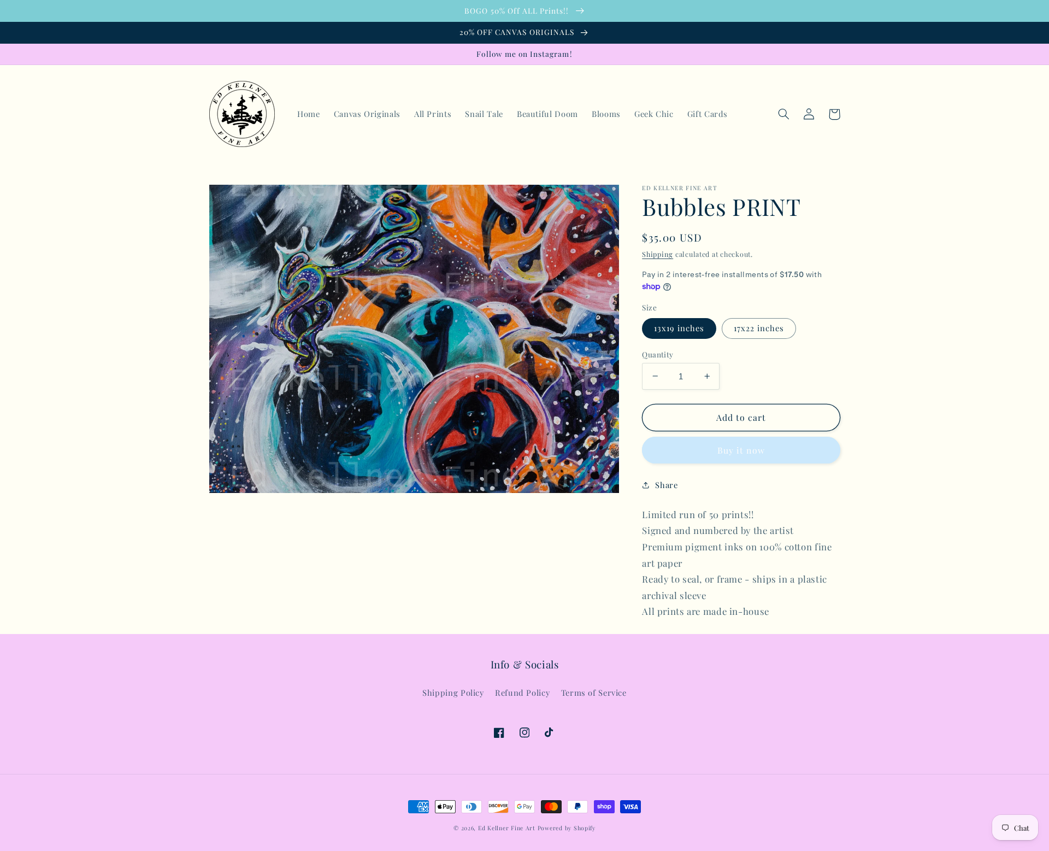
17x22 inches (759, 327)
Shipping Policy (453, 692)
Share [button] (666, 484)
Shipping (657, 254)
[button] (784, 114)
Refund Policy (522, 692)
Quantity (657, 354)
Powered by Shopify (567, 828)
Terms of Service (594, 692)
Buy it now (741, 450)
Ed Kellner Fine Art (506, 828)
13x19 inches (679, 327)
